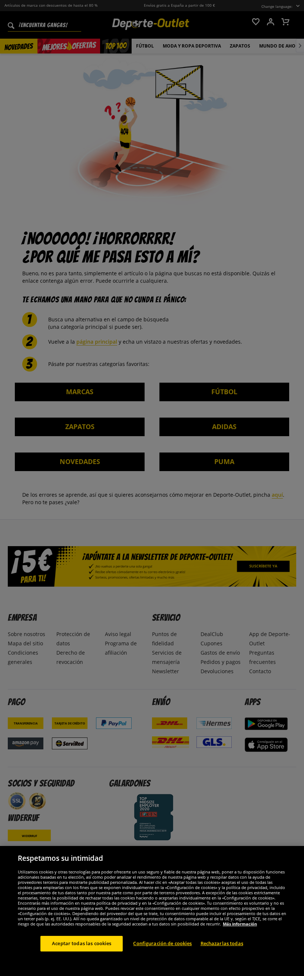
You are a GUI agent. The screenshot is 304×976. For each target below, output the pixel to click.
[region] (152, 911)
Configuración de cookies (162, 943)
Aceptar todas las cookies (81, 943)
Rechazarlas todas (222, 943)
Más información (240, 924)
